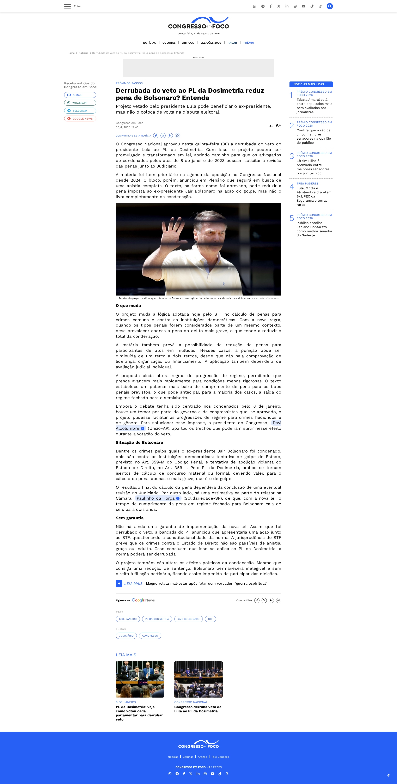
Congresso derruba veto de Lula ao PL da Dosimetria (197, 709)
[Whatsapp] (254, 6)
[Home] (198, 23)
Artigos (188, 42)
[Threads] (320, 6)
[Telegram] (263, 6)
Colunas (169, 42)
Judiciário (126, 635)
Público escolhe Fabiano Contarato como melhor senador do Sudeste (314, 229)
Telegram (80, 110)
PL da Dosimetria (157, 619)
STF (210, 619)
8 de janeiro (128, 619)
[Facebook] (271, 6)
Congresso (150, 635)
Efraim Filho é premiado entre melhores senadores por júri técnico (313, 167)
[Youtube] (303, 6)
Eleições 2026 (211, 42)
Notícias (149, 42)
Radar (232, 42)
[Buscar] (330, 6)
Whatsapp (79, 102)
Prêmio (249, 42)
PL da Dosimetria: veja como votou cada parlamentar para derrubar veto (139, 713)
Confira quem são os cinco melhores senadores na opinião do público (314, 136)
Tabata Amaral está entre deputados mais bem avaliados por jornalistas (314, 106)
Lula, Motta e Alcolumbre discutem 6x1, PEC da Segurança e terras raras (314, 196)
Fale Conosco (220, 756)
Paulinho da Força (156, 498)
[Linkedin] (287, 6)
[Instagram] (295, 6)
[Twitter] (278, 6)
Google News (83, 118)
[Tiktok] (312, 6)
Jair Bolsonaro (189, 619)
